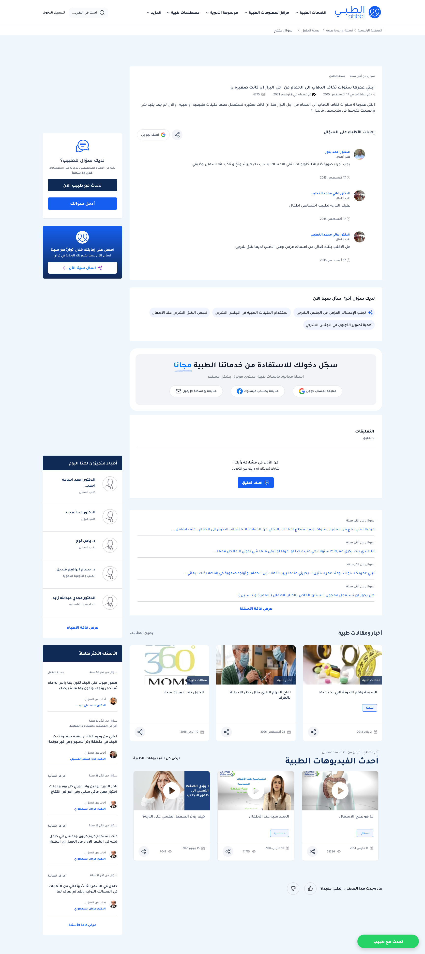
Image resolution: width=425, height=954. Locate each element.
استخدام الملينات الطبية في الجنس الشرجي (251, 312)
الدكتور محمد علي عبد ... (90, 705)
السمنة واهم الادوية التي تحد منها (348, 692)
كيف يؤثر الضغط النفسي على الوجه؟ (173, 816)
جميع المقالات (142, 632)
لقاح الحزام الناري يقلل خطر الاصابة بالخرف (260, 695)
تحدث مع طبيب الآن (82, 185)
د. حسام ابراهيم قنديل (76, 569)
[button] (310, 12)
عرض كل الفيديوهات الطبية (157, 758)
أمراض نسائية (57, 776)
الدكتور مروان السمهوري (90, 808)
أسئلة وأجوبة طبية (339, 30)
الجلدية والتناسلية (82, 604)
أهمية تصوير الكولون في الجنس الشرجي (339, 325)
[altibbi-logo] (358, 12)
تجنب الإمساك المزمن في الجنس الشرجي (331, 312)
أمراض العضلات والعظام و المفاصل (93, 726)
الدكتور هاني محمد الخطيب (330, 193)
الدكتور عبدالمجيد (80, 512)
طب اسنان (87, 492)
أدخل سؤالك (82, 203)
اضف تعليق (252, 483)
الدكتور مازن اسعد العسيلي (88, 759)
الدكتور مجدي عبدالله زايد (74, 598)
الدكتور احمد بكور (337, 151)
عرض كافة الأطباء (82, 627)
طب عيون (88, 518)
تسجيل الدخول (54, 12)
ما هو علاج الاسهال (356, 816)
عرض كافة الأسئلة (256, 608)
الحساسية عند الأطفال (269, 816)
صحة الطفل (310, 30)
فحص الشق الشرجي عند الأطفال (179, 312)
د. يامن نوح (85, 541)
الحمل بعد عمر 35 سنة (184, 692)
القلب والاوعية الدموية (79, 575)
